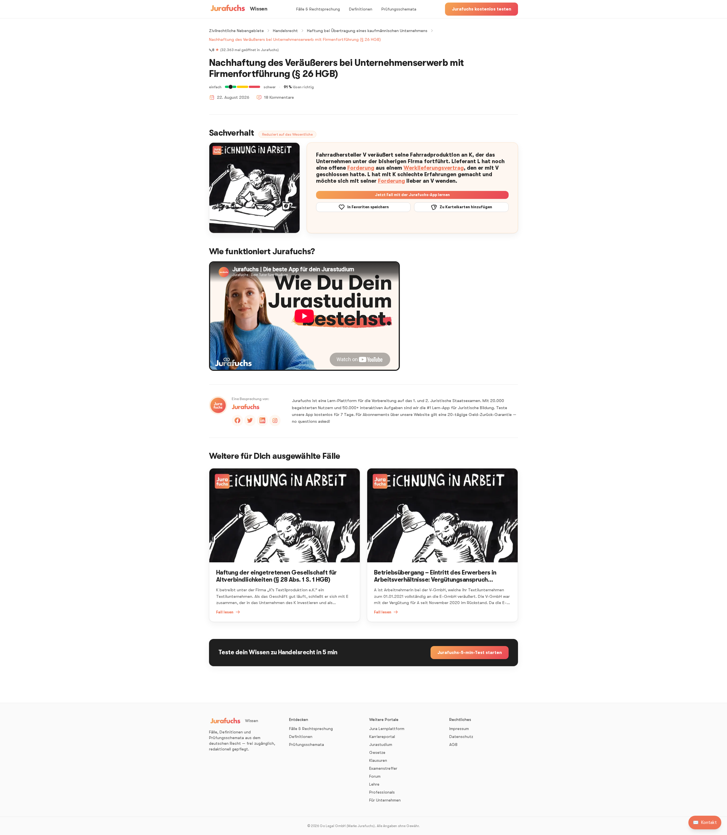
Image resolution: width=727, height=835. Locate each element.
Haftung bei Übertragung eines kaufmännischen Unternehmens (367, 30)
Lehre (374, 784)
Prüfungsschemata (398, 9)
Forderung (360, 168)
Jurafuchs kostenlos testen (481, 9)
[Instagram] (275, 420)
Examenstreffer (383, 768)
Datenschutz (461, 736)
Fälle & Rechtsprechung (318, 9)
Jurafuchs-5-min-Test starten (469, 652)
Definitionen (360, 9)
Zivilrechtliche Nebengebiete (236, 30)
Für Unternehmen (385, 800)
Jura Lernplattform (386, 728)
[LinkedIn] (262, 420)
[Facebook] (237, 420)
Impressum (459, 728)
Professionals (382, 792)
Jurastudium (380, 744)
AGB (453, 744)
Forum (375, 776)
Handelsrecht (285, 30)
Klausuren (378, 760)
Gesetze (377, 752)
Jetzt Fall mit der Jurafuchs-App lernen (412, 195)
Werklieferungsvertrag (434, 168)
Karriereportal (382, 736)
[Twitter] (250, 420)
